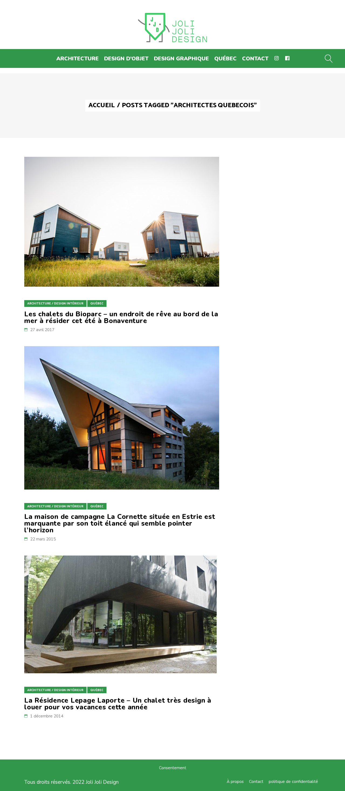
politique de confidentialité (293, 781)
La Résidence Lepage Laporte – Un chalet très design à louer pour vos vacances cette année (117, 704)
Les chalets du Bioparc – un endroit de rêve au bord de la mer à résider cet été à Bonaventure (121, 317)
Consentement (172, 768)
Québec (96, 303)
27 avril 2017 (42, 329)
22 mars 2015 (43, 539)
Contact (256, 781)
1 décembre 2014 (46, 716)
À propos (235, 781)
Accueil (101, 106)
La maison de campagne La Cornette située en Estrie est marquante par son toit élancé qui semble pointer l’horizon (119, 523)
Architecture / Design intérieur (55, 303)
